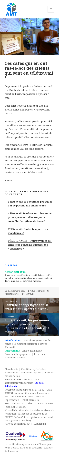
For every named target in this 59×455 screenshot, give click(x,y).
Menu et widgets (51, 12)
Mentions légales (31, 372)
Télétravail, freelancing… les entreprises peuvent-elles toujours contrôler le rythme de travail (30, 217)
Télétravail (29, 293)
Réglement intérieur (25, 343)
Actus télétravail (37, 291)
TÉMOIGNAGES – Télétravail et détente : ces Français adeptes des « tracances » (30, 244)
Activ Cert (10, 447)
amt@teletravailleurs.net (19, 382)
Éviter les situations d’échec (25, 356)
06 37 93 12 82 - (38, 389)
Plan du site (11, 369)
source (8, 180)
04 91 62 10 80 (32, 379)
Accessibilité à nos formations (32, 393)
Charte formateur (32, 350)
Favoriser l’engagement (18, 354)
